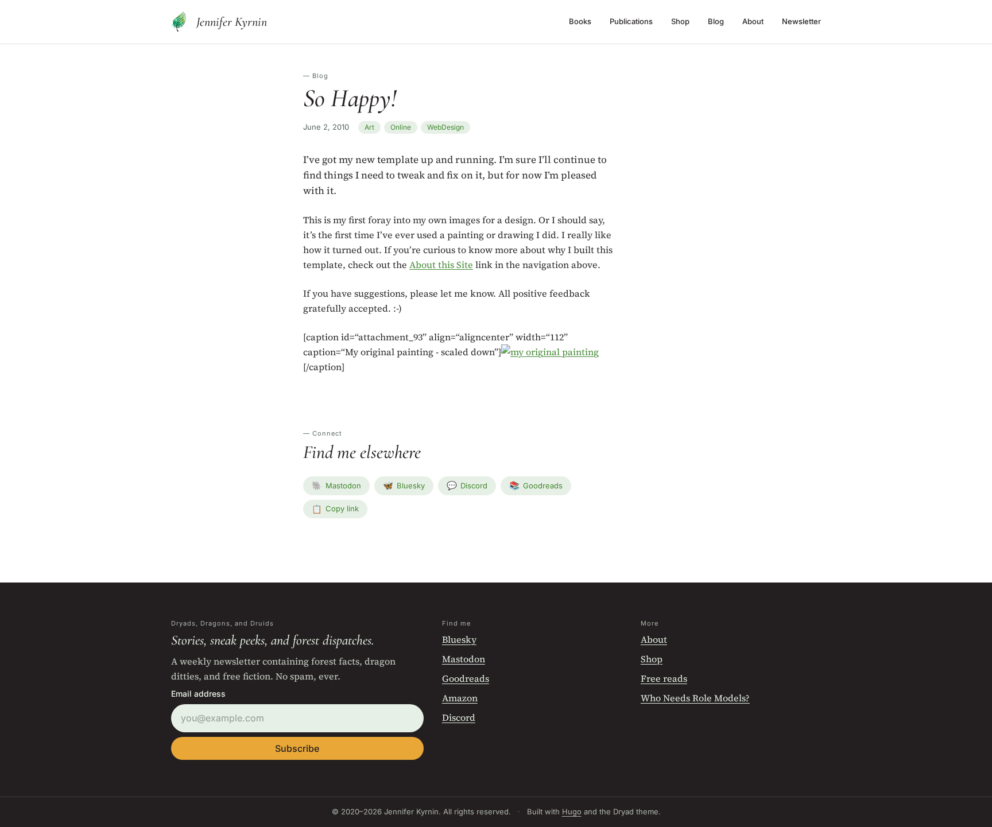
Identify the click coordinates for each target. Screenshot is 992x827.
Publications (631, 21)
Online (400, 127)
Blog (716, 21)
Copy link (335, 509)
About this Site (441, 264)
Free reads (664, 678)
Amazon (460, 698)
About (753, 21)
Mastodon (336, 485)
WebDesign (445, 127)
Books (580, 21)
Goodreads (536, 485)
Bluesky (404, 485)
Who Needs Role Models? (695, 698)
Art (369, 127)
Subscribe (297, 748)
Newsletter (801, 21)
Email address (198, 693)
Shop (680, 21)
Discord (467, 485)
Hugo (572, 811)
